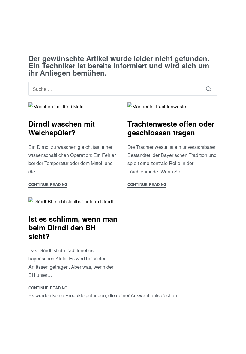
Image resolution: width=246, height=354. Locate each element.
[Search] (209, 89)
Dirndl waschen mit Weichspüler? (61, 127)
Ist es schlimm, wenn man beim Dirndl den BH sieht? (73, 227)
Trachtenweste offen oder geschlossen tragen (171, 127)
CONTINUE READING (48, 184)
